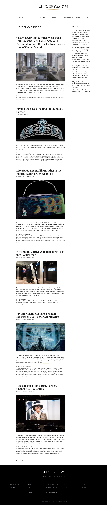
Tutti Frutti (43, 160)
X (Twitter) (67, 489)
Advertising (13, 487)
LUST (31, 17)
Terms (83, 484)
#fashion (20, 154)
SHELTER (43, 17)
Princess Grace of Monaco (48, 374)
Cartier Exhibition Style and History (40, 450)
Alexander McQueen (23, 448)
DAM (33, 373)
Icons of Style (52, 373)
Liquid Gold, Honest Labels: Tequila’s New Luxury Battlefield (80, 38)
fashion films (43, 451)
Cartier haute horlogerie (56, 235)
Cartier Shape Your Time (44, 302)
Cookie (84, 487)
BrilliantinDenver (26, 369)
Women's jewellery (50, 160)
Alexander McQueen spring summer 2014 (38, 448)
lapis (17, 374)
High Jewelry (36, 240)
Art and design (41, 154)
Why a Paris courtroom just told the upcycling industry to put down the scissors (80, 83)
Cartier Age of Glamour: (40, 369)
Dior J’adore (29, 451)
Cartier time (53, 302)
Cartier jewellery (45, 156)
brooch (21, 156)
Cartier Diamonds (26, 235)
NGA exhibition (58, 159)
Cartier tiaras (53, 156)
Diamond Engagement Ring (35, 157)
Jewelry (61, 373)
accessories (26, 154)
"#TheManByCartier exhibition (35, 300)
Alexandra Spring (33, 154)
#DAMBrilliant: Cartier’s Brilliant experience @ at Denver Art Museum (37, 315)
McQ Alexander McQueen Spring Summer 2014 (48, 453)
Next (22, 460)
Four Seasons (30, 97)
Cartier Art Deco (50, 369)
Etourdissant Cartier (45, 238)
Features (53, 157)
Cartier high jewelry (21, 237)
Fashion (20, 234)
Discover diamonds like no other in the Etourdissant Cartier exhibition (38, 172)
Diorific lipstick (35, 451)
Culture (58, 156)
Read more (38, 92)
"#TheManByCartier (23, 300)
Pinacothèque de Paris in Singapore (49, 240)
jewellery (57, 157)
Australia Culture (54, 154)
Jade (57, 373)
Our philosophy (14, 484)
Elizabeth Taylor (46, 157)
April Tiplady (52, 448)
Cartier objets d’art (30, 237)
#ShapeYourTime (20, 302)
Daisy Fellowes (27, 373)
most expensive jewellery (33, 159)
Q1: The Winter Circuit (52, 484)
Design (21, 157)
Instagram (67, 487)
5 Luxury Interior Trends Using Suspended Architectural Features (81, 32)
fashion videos (58, 451)
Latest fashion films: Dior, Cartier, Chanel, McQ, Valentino (36, 387)
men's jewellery (23, 159)
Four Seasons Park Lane (54, 97)
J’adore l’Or (33, 453)
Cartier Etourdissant (36, 235)
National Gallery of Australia (47, 159)
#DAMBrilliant (21, 368)
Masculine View (29, 374)
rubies (35, 160)
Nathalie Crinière (37, 374)
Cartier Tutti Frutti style (27, 238)
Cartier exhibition (22, 97)
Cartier (30, 156)
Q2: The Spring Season (52, 487)
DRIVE (21, 17)
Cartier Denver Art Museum (23, 371)
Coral (22, 373)
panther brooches (20, 160)
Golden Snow (27, 453)
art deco (27, 368)
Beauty (19, 446)
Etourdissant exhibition (27, 240)
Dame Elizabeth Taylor (40, 373)
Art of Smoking (33, 368)
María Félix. (22, 374)
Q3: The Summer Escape (52, 489)
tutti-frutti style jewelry (39, 376)
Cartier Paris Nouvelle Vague (43, 237)
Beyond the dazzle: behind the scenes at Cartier (39, 110)
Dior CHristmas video (57, 450)
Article (47, 154)
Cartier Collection (59, 369)
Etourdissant (36, 238)
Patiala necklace (30, 160)
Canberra (26, 156)
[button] (24, 17)
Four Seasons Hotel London (41, 97)
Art (19, 366)
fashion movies (50, 451)
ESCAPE (54, 17)
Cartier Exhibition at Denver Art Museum (49, 371)
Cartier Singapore (54, 237)
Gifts (21, 366)
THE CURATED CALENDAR (72, 17)
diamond (26, 157)
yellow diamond (60, 160)
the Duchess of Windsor (27, 376)
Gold (47, 373)
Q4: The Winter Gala (51, 492)
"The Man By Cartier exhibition (50, 300)
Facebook (67, 484)
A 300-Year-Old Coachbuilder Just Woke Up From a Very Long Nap (81, 49)
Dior (50, 450)
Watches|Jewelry (25, 153)
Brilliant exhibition (42, 368)
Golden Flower (19, 453)
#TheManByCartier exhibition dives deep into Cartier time (40, 253)
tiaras (39, 160)
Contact (12, 489)
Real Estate (21, 96)
